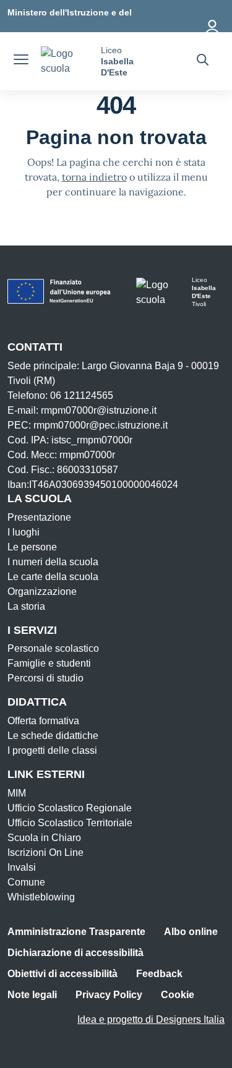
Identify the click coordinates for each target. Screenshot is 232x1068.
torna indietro (94, 177)
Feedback (159, 973)
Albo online (191, 931)
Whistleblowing (41, 897)
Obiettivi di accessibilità (62, 973)
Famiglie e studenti (49, 663)
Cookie (177, 994)
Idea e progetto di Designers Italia (151, 1019)
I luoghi (23, 532)
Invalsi (21, 867)
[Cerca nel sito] (202, 61)
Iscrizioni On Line (45, 852)
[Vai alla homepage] (66, 61)
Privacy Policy (108, 994)
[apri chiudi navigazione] (21, 61)
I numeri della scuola (52, 562)
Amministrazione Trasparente (76, 931)
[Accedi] (213, 24)
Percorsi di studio (45, 678)
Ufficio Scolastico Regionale (69, 808)
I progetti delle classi (52, 750)
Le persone (32, 547)
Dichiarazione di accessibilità (75, 952)
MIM (16, 793)
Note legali (32, 994)
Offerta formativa (43, 721)
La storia (26, 606)
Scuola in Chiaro (44, 837)
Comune (26, 882)
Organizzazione (42, 591)
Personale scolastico (53, 648)
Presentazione (39, 517)
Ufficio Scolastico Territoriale (69, 823)
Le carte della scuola (52, 576)
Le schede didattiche (52, 735)
